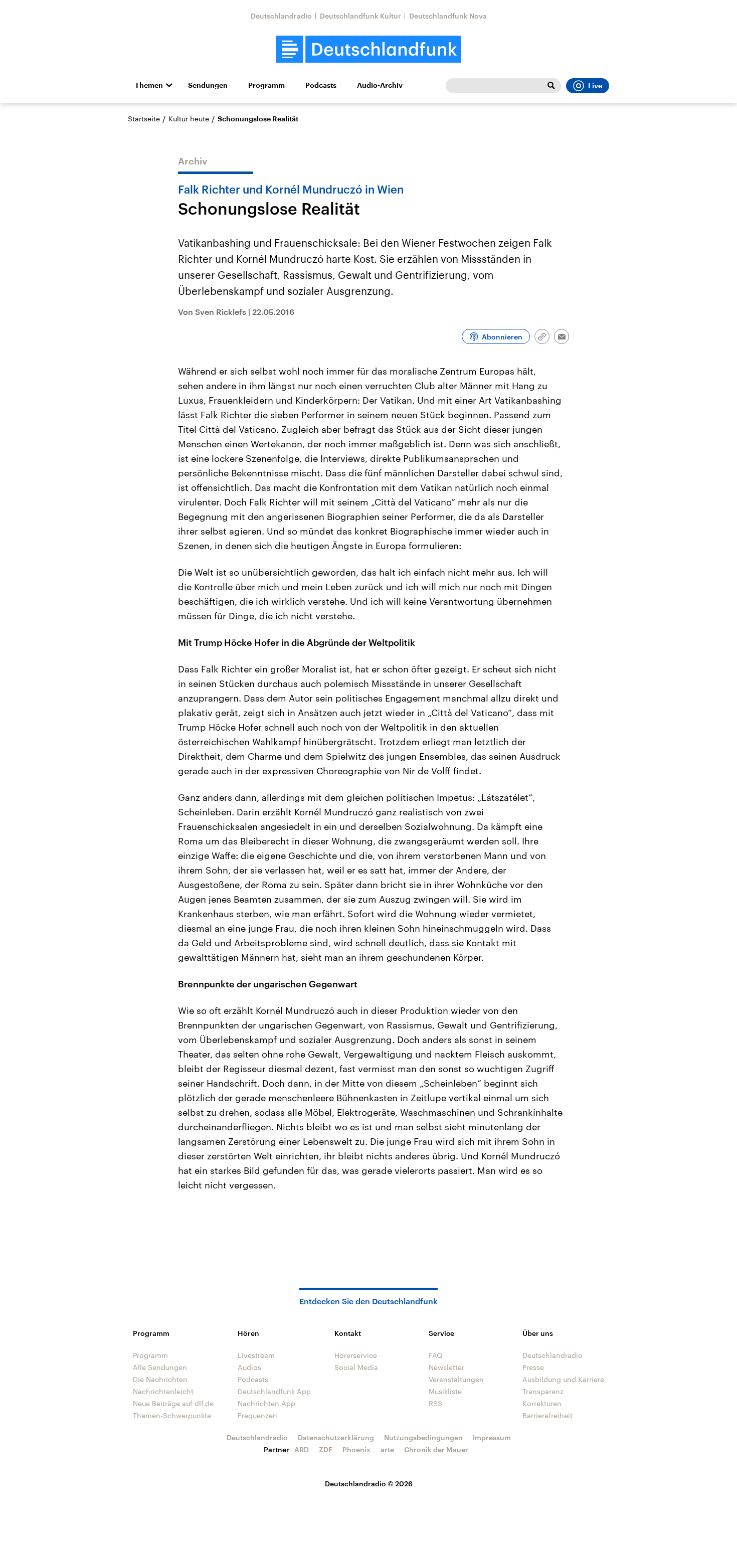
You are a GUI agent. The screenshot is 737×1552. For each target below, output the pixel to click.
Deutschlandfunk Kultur (360, 16)
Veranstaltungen (456, 1379)
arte (387, 1449)
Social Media (356, 1367)
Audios (249, 1367)
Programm (266, 85)
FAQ (436, 1355)
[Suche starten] (551, 85)
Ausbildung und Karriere (563, 1379)
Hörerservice (355, 1355)
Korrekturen (542, 1403)
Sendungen (208, 85)
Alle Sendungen (160, 1367)
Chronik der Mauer (436, 1449)
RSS (435, 1403)
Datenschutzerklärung (336, 1437)
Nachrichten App (266, 1403)
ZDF (325, 1449)
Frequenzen (257, 1415)
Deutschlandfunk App (274, 1391)
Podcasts (320, 85)
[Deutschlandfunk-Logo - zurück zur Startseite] (368, 49)
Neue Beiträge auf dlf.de (173, 1403)
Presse (533, 1367)
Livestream (256, 1355)
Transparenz (543, 1391)
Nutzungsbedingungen (423, 1437)
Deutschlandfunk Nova (448, 16)
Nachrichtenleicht (163, 1391)
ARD (301, 1449)
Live (595, 85)
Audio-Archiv (380, 85)
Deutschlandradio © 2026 (369, 1483)
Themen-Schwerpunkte (172, 1415)
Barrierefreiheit (547, 1415)
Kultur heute (188, 118)
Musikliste (445, 1391)
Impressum (492, 1437)
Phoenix (356, 1449)
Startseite (144, 118)
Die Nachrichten (160, 1379)
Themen (149, 85)
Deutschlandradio (281, 16)
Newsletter (446, 1367)
